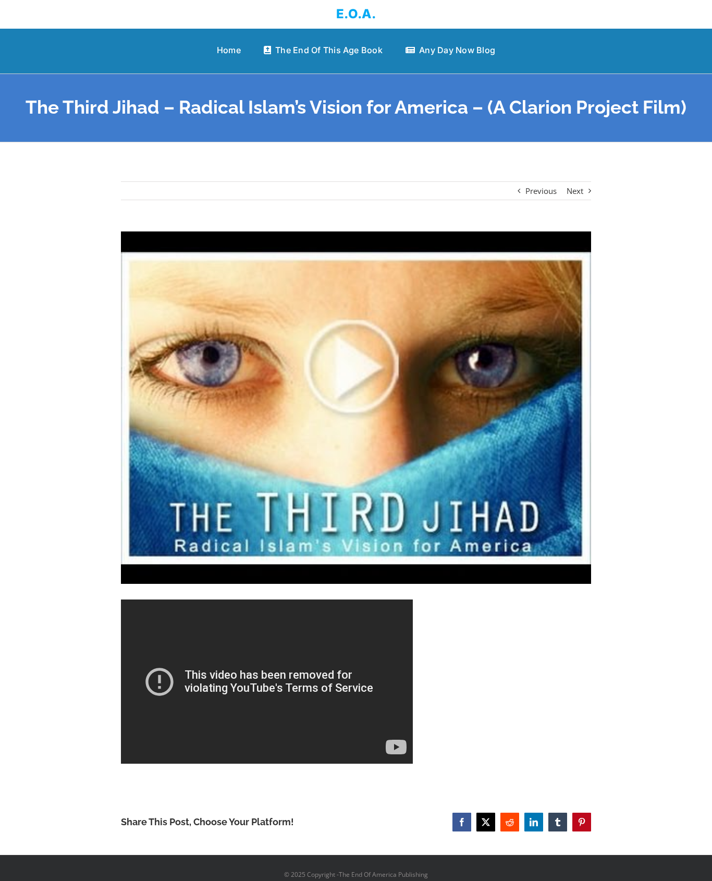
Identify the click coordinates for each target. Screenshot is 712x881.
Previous (541, 191)
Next (575, 191)
